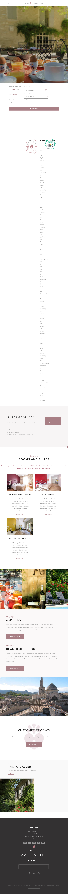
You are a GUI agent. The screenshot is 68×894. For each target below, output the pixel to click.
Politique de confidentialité (34, 888)
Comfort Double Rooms (20, 495)
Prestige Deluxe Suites (20, 539)
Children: (25, 99)
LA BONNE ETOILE (30, 885)
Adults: (11, 99)
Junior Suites (48, 495)
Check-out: (28, 93)
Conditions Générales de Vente (52, 885)
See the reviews (13, 94)
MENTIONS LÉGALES (40, 885)
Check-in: (27, 87)
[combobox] (14, 103)
